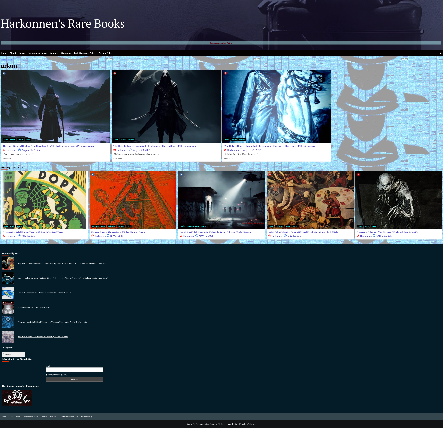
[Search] (440, 53)
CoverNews (239, 424)
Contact (54, 53)
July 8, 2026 (28, 235)
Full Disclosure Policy (85, 53)
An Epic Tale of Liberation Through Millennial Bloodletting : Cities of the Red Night (303, 232)
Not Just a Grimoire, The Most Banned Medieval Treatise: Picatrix (118, 232)
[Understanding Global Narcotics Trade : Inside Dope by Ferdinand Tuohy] (44, 200)
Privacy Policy (106, 53)
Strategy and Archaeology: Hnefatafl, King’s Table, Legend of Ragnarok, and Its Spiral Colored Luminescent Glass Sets (64, 278)
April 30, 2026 (384, 235)
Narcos (203, 226)
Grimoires (121, 226)
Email (48, 366)
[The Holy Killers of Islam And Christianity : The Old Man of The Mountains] (166, 106)
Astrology (95, 226)
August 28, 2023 (141, 150)
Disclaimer (66, 53)
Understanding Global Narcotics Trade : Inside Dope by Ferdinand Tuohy (33, 232)
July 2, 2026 (116, 235)
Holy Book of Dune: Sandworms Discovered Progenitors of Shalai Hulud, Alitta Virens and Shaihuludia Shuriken (62, 263)
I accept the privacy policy (57, 374)
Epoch (12, 226)
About (13, 53)
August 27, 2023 (252, 150)
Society (19, 226)
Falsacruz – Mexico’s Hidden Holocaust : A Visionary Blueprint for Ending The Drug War (52, 322)
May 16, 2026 (206, 235)
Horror (295, 226)
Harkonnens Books (37, 53)
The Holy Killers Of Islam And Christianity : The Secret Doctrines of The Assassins (269, 145)
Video (28, 139)
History (12, 139)
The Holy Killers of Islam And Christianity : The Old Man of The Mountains (154, 145)
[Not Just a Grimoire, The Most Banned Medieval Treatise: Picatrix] (133, 200)
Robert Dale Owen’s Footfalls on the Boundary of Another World (43, 337)
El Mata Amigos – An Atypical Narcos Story (34, 307)
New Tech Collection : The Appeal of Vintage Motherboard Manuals (44, 293)
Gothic (367, 226)
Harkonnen (11, 150)
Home (4, 53)
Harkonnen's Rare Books (63, 23)
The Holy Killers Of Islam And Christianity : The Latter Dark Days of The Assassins (48, 145)
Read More (7, 158)
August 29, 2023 (31, 150)
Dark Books (111, 226)
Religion (20, 139)
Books (22, 53)
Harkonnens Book (193, 226)
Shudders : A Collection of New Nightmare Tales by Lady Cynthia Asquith (387, 232)
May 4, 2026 (294, 235)
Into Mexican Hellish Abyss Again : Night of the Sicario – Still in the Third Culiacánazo (215, 232)
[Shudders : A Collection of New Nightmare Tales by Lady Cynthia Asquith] (398, 200)
